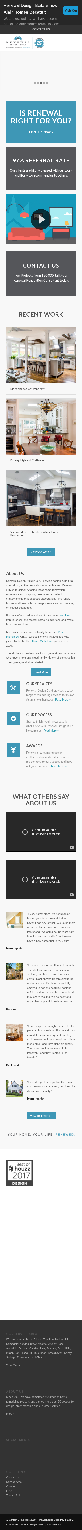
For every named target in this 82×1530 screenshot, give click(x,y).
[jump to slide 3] (41, 83)
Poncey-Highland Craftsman (27, 460)
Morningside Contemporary (27, 388)
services (65, 615)
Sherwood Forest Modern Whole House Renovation (34, 533)
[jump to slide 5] (46, 83)
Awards (34, 746)
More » (10, 1413)
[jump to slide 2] (38, 83)
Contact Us (41, 29)
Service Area (14, 1481)
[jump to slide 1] (35, 83)
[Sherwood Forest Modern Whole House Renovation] (41, 498)
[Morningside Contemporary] (41, 355)
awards (66, 1401)
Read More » (63, 699)
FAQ (9, 1490)
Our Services (39, 683)
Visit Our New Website (71, 12)
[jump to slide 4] (43, 83)
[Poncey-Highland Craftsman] (41, 427)
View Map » (13, 1365)
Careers (11, 1486)
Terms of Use (14, 1495)
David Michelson (42, 641)
